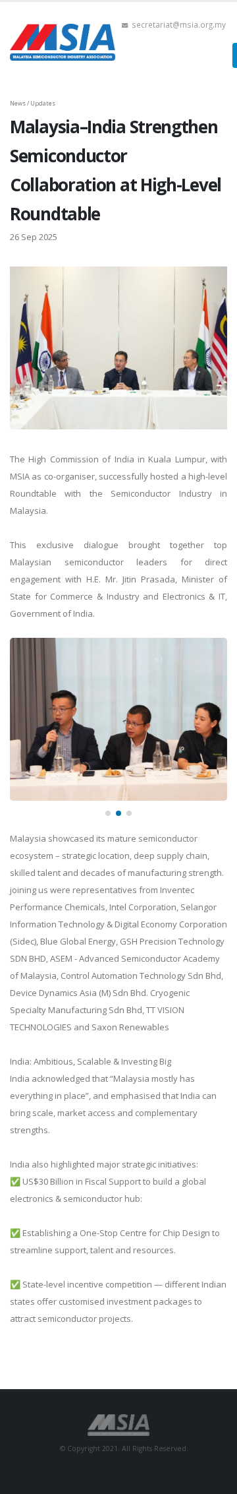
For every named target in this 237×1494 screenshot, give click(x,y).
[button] (108, 813)
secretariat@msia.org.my (179, 24)
